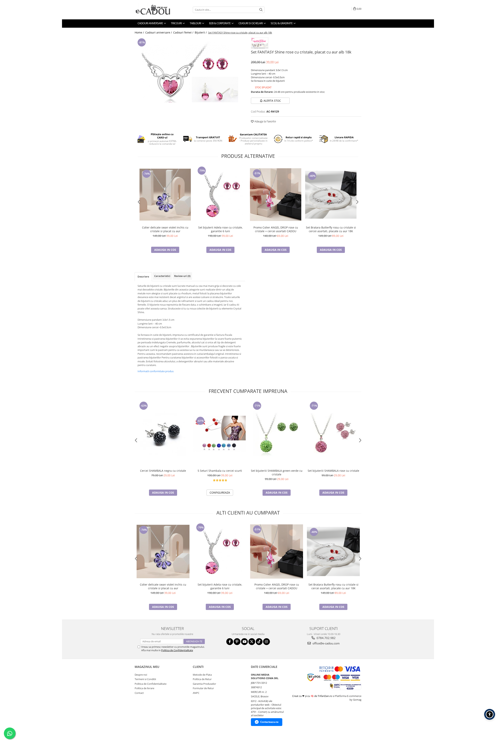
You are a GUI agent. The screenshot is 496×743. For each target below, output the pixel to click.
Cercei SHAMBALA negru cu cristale (163, 470)
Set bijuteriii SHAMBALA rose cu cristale (333, 470)
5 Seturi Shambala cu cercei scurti (220, 470)
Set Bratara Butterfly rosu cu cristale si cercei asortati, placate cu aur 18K (331, 229)
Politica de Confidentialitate (177, 650)
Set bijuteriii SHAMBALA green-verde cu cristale (276, 472)
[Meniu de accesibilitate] (489, 714)
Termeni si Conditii (145, 679)
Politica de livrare (144, 688)
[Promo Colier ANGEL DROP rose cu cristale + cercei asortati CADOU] (275, 194)
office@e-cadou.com (326, 643)
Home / (140, 32)
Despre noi (141, 674)
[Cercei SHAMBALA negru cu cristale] (163, 434)
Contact (139, 693)
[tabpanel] (190, 70)
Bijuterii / (201, 32)
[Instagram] (266, 641)
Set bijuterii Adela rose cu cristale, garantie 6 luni (220, 229)
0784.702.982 (326, 638)
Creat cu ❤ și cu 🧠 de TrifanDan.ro (312, 696)
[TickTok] (259, 641)
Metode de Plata (202, 674)
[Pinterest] (237, 641)
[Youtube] (244, 641)
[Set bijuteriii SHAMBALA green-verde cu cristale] (276, 434)
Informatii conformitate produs (156, 371)
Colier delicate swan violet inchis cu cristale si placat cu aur (165, 229)
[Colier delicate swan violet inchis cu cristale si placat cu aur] (165, 195)
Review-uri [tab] (182, 276)
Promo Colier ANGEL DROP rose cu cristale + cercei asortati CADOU (275, 229)
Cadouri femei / (183, 32)
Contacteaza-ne (269, 722)
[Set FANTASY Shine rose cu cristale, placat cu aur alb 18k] (190, 70)
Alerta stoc (272, 100)
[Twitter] (251, 641)
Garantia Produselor (204, 683)
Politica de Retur (202, 679)
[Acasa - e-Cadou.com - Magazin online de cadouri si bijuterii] (154, 9)
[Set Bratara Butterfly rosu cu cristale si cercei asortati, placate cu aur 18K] (330, 195)
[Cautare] (260, 10)
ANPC (196, 693)
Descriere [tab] (143, 276)
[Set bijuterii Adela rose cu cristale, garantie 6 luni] (220, 195)
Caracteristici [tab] (162, 276)
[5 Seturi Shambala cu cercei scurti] (219, 434)
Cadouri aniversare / (159, 32)
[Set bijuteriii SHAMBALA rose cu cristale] (333, 434)
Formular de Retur (203, 688)
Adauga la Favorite (265, 121)
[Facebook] (229, 641)
